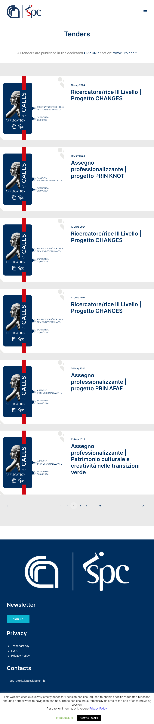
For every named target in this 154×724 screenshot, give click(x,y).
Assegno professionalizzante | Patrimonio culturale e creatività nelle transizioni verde (105, 459)
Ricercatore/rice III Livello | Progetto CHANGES (106, 95)
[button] (145, 11)
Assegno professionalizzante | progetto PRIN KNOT (98, 169)
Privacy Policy (20, 655)
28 (100, 505)
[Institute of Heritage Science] (49, 11)
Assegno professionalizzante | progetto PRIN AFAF (98, 382)
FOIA (14, 651)
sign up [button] (18, 619)
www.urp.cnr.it (125, 53)
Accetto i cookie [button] (89, 717)
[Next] (142, 506)
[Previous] (12, 506)
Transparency (20, 646)
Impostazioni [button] (64, 717)
